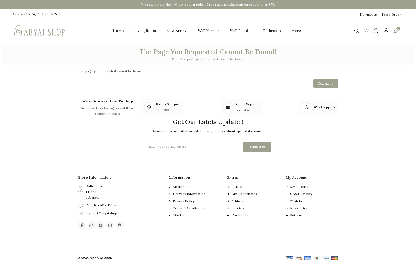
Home (118, 30)
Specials (238, 208)
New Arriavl (177, 30)
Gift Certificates (244, 194)
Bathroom (272, 30)
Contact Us (240, 215)
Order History (301, 194)
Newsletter (299, 208)
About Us (180, 187)
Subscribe (257, 147)
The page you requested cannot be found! (212, 59)
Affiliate (238, 201)
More (296, 30)
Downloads (368, 14)
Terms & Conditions (188, 208)
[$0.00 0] (398, 34)
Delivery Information (189, 194)
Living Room (145, 30)
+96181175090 (52, 14)
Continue (325, 83)
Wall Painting (241, 30)
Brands (237, 187)
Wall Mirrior (208, 30)
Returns (296, 215)
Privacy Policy (183, 201)
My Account (299, 187)
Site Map (180, 215)
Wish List (297, 201)
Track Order (391, 14)
